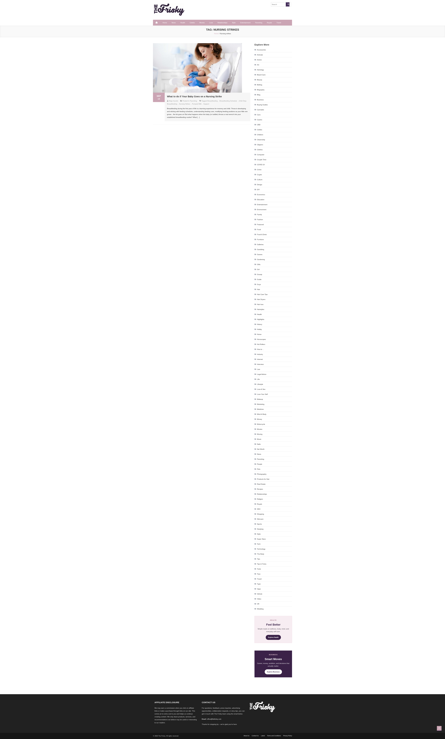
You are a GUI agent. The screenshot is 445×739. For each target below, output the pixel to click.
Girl (258, 269)
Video (259, 599)
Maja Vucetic (173, 101)
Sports (259, 524)
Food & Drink (262, 234)
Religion (260, 499)
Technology (261, 549)
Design (259, 185)
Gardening (261, 259)
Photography (261, 474)
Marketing (260, 404)
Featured (260, 224)
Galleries (260, 244)
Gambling (260, 249)
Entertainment (245, 23)
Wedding (260, 609)
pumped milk (197, 104)
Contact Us (255, 736)
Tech (259, 544)
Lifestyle (260, 384)
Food (259, 229)
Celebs (192, 23)
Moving (259, 434)
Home (165, 23)
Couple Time (261, 160)
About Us (246, 736)
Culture (259, 180)
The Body (260, 554)
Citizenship (261, 140)
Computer (260, 155)
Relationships (222, 23)
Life (258, 379)
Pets (258, 469)
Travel (279, 23)
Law (258, 369)
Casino (259, 120)
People (259, 464)
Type (259, 584)
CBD (258, 125)
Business (260, 100)
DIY (258, 189)
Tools (259, 569)
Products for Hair (263, 479)
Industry (260, 354)
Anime (259, 60)
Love (211, 23)
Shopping (260, 514)
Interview (260, 364)
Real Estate (261, 484)
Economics (261, 194)
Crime (259, 170)
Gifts (258, 264)
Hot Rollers (261, 344)
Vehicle (259, 594)
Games (259, 254)
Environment (261, 209)
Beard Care (261, 75)
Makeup (260, 399)
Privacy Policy (287, 736)
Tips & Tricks (261, 564)
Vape (259, 589)
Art (258, 65)
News (174, 23)
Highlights (260, 319)
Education (260, 199)
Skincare (260, 519)
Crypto (259, 175)
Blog (258, 95)
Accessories (261, 50)
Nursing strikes (184, 104)
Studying (260, 529)
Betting (259, 85)
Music (259, 439)
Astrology (260, 70)
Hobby (259, 329)
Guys (259, 284)
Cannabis (260, 110)
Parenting (258, 23)
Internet (260, 359)
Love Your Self (262, 394)
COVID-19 (261, 165)
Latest (263, 736)
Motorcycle (261, 424)
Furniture (260, 239)
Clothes (260, 150)
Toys (258, 574)
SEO (258, 509)
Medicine (260, 409)
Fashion (260, 219)
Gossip (259, 274)
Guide (259, 279)
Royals (269, 23)
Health (182, 23)
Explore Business (273, 672)
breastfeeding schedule (228, 101)
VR (258, 604)
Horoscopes (261, 339)
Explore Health (273, 637)
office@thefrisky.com (214, 719)
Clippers (260, 145)
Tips (258, 559)
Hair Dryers (261, 299)
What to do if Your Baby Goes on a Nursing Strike (194, 96)
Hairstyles (260, 309)
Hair (258, 289)
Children (260, 135)
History (259, 324)
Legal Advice (261, 374)
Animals (260, 55)
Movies (202, 23)
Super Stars (261, 539)
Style (234, 23)
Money (259, 419)
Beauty (259, 80)
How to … (260, 349)
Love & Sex (261, 389)
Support (206, 104)
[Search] (287, 4)
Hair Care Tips (262, 294)
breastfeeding (212, 101)
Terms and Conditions (274, 736)
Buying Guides (262, 105)
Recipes (260, 489)
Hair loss (260, 304)
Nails (259, 444)
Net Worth (260, 449)
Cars (259, 115)
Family (259, 214)
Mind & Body (261, 414)
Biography (260, 90)
